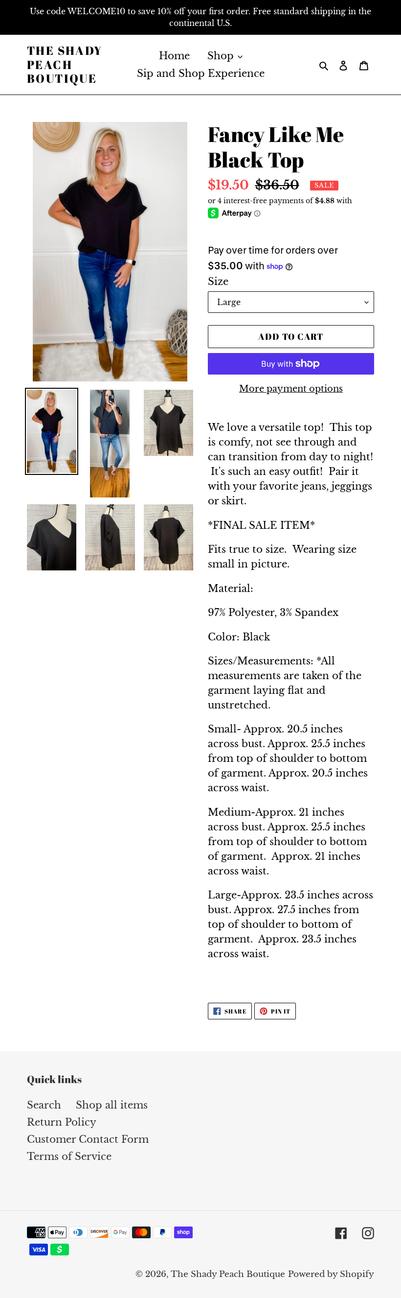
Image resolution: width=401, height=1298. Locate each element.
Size (218, 281)
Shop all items (112, 1105)
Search (44, 1105)
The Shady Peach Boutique (65, 65)
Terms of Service (69, 1156)
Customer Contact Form (88, 1139)
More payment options (291, 388)
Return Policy (61, 1122)
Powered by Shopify (331, 1274)
